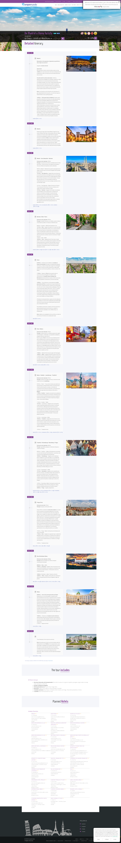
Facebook (83, 824)
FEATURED (74, 4)
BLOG (64, 1)
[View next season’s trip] (51, 38)
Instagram (84, 826)
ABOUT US (79, 4)
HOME (76, 839)
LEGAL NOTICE (60, 840)
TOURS (87, 839)
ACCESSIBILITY (76, 840)
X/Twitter (83, 829)
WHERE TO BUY (68, 4)
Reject (98, 839)
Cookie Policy (115, 836)
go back (55, 33)
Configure (107, 839)
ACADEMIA (69, 1)
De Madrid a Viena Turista (39, 33)
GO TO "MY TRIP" (58, 1)
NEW (56, 4)
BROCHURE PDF (61, 4)
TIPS (91, 839)
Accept (115, 839)
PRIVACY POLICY (68, 840)
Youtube (83, 831)
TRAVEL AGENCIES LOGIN (77, 1)
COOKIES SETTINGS (92, 840)
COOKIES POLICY (84, 840)
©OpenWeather (50, 660)
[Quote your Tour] (95, 38)
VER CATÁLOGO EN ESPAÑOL (49, 1)
